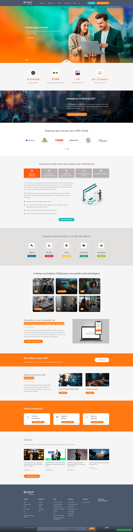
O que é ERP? (71, 511)
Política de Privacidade (58, 515)
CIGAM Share (71, 513)
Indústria (41, 504)
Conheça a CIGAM (57, 502)
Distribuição (41, 509)
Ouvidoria (85, 499)
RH (24, 513)
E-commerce (27, 509)
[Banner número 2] (26, 59)
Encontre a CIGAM (57, 504)
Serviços (40, 502)
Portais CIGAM (27, 504)
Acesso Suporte (86, 502)
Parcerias (55, 511)
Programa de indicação (58, 509)
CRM (25, 506)
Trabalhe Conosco (57, 506)
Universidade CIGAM (72, 504)
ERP (25, 502)
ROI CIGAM (70, 515)
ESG (54, 513)
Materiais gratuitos (72, 509)
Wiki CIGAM (70, 506)
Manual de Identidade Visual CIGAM (58, 518)
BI (24, 511)
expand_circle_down (66, 61)
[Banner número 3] (28, 59)
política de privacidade (72, 529)
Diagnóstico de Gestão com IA (29, 516)
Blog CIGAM (71, 502)
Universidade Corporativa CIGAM (102, 499)
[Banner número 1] (25, 59)
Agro (40, 511)
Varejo (40, 506)
